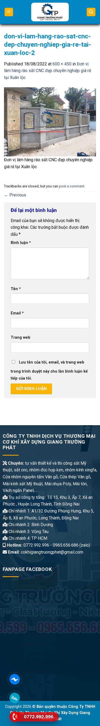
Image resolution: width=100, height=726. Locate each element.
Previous (15, 195)
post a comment (71, 186)
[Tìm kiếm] (91, 12)
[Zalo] (15, 698)
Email (17, 313)
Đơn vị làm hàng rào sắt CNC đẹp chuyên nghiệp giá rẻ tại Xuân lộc (47, 70)
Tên (16, 289)
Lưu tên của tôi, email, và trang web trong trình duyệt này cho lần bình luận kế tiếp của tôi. (49, 370)
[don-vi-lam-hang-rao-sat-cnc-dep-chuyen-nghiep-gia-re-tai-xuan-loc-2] (50, 121)
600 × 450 (62, 63)
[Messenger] (15, 679)
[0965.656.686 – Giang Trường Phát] (50, 12)
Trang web (20, 337)
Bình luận (21, 242)
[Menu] (9, 12)
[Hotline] (15, 716)
